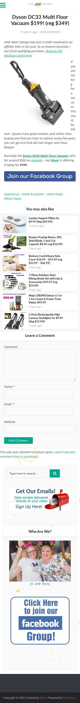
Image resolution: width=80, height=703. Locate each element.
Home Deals (55, 194)
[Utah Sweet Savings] (40, 4)
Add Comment (50, 32)
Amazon (36, 160)
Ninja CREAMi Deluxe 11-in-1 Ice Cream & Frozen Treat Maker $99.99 (45, 299)
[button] (70, 65)
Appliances (11, 194)
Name (9, 387)
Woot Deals (13, 199)
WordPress (69, 698)
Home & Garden (33, 194)
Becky (46, 584)
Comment (10, 347)
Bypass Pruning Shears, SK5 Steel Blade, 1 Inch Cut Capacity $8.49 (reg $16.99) (46, 241)
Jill (31, 584)
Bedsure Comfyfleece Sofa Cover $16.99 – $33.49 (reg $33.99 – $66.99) (45, 260)
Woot (55, 160)
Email (9, 404)
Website (9, 422)
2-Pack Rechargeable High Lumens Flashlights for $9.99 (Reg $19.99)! (46, 318)
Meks (43, 698)
